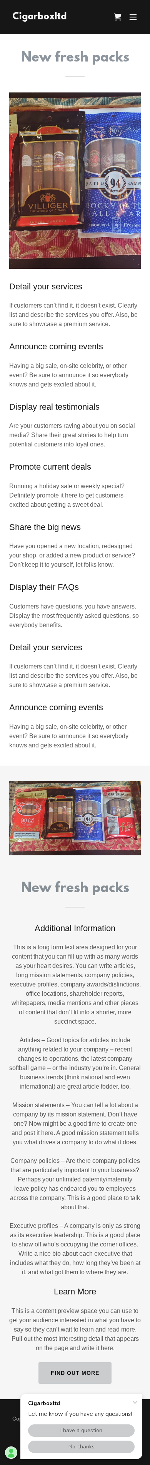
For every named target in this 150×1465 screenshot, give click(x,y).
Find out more (75, 1373)
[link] (39, 17)
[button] (133, 17)
